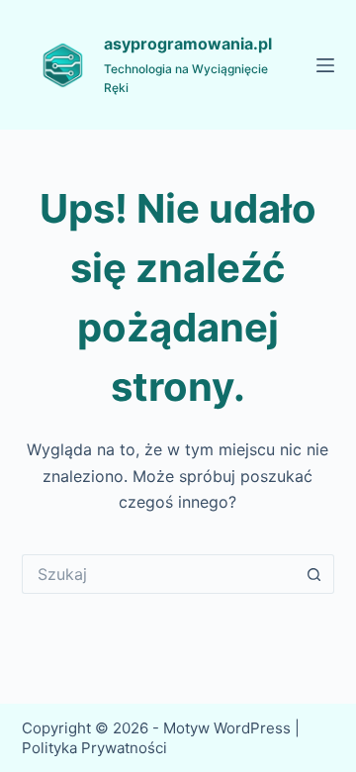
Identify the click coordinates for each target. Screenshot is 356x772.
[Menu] (325, 65)
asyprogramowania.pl (188, 43)
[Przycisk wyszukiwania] (314, 574)
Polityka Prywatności (96, 747)
